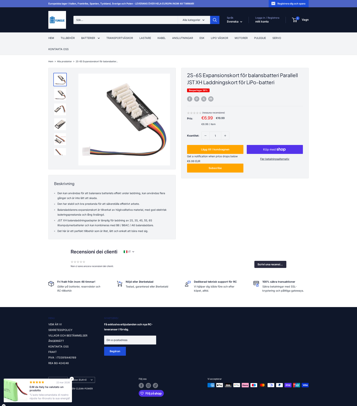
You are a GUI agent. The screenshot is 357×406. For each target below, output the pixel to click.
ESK (202, 38)
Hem (50, 61)
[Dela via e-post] (210, 99)
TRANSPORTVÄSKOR (119, 38)
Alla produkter (64, 61)
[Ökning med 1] (225, 136)
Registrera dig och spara (291, 3)
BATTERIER (88, 38)
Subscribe (215, 168)
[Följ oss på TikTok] (155, 385)
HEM (51, 38)
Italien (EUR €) (79, 379)
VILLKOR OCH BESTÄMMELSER (67, 335)
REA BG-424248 (58, 363)
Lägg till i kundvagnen (215, 149)
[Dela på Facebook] (189, 99)
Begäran (115, 351)
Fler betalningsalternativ (274, 158)
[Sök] (214, 20)
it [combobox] (129, 251)
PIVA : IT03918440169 (62, 357)
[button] (206, 113)
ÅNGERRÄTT (56, 340)
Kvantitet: (193, 135)
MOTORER (241, 38)
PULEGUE (260, 38)
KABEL (161, 38)
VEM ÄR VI (55, 324)
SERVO (276, 38)
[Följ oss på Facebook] (141, 385)
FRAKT (52, 351)
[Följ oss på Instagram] (148, 385)
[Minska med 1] (205, 136)
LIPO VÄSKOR (219, 38)
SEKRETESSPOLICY (60, 329)
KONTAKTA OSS (58, 49)
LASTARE (145, 38)
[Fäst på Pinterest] (196, 99)
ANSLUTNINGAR (182, 38)
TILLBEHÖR (68, 38)
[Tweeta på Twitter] (203, 99)
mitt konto (262, 21)
